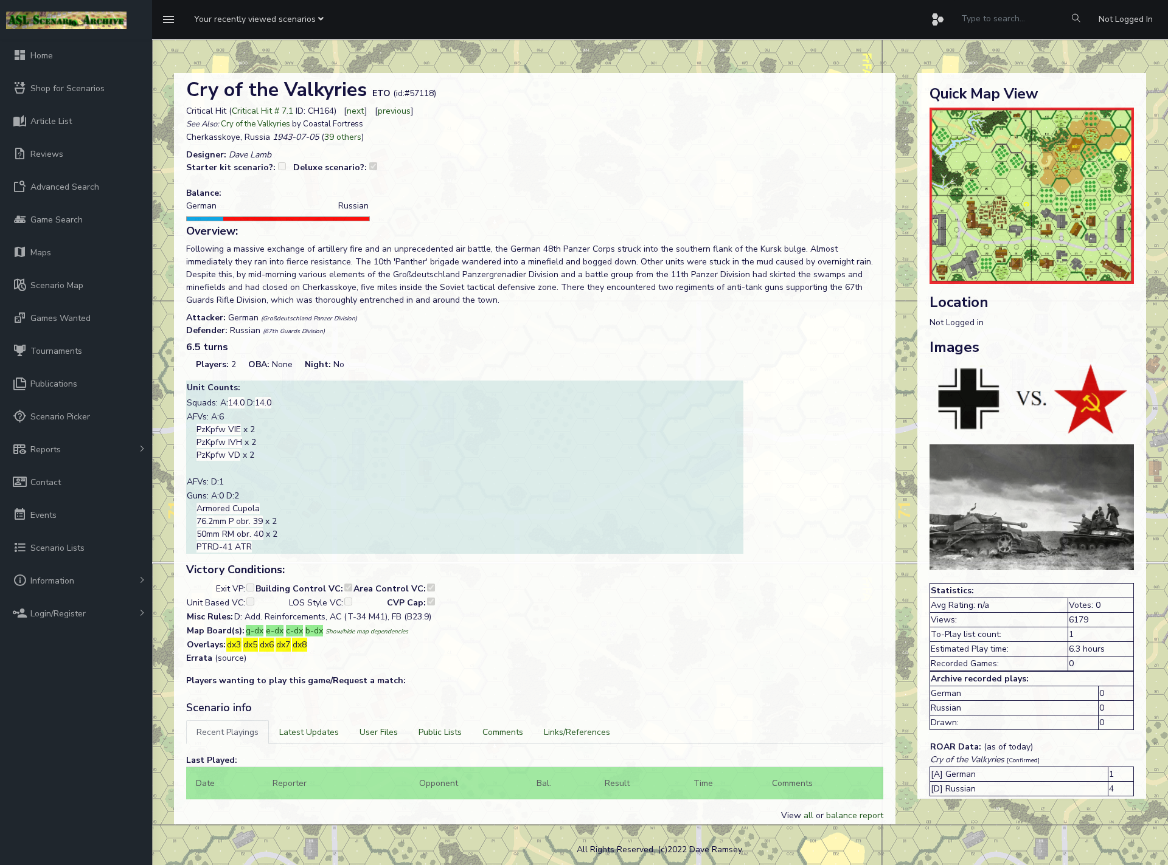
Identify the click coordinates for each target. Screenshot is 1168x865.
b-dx (314, 630)
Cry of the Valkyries (255, 124)
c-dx (294, 630)
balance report (854, 815)
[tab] (227, 732)
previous (394, 111)
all (808, 815)
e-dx (274, 630)
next (355, 111)
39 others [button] (342, 137)
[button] (259, 19)
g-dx (254, 630)
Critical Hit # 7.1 (262, 111)
